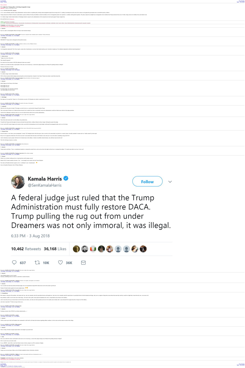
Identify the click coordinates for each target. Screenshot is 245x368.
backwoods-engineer (19, 78)
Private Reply (8, 35)
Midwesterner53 (18, 324)
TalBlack (17, 354)
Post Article (242, 365)
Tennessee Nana (18, 305)
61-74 (15, 26)
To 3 (13, 115)
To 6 (13, 271)
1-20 (7, 26)
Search (5, 365)
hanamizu (17, 53)
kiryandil (17, 114)
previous (4, 26)
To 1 (13, 35)
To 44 (13, 346)
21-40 (9, 26)
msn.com (12, 19)
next (17, 26)
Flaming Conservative (19, 153)
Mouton (17, 103)
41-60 (12, 26)
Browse (2, 365)
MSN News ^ (3, 8)
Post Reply (3, 35)
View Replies (16, 35)
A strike (16, 43)
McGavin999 (17, 34)
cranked (17, 315)
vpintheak (17, 280)
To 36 (13, 145)
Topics (238, 365)
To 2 (13, 44)
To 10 (13, 69)
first (1, 26)
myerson (17, 333)
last (19, 26)
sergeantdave (17, 128)
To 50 (13, 306)
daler (16, 68)
